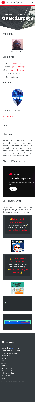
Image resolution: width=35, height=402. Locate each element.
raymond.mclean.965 (18, 67)
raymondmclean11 (17, 70)
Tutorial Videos (6, 376)
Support (4, 363)
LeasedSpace (13, 2)
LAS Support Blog (7, 373)
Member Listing (6, 371)
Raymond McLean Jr (18, 63)
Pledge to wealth (8, 116)
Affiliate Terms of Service (10, 353)
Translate (17, 348)
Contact (4, 358)
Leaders (4, 366)
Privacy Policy (6, 356)
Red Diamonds (6, 368)
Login (3, 378)
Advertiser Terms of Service (11, 351)
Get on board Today (10, 120)
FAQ (2, 361)
